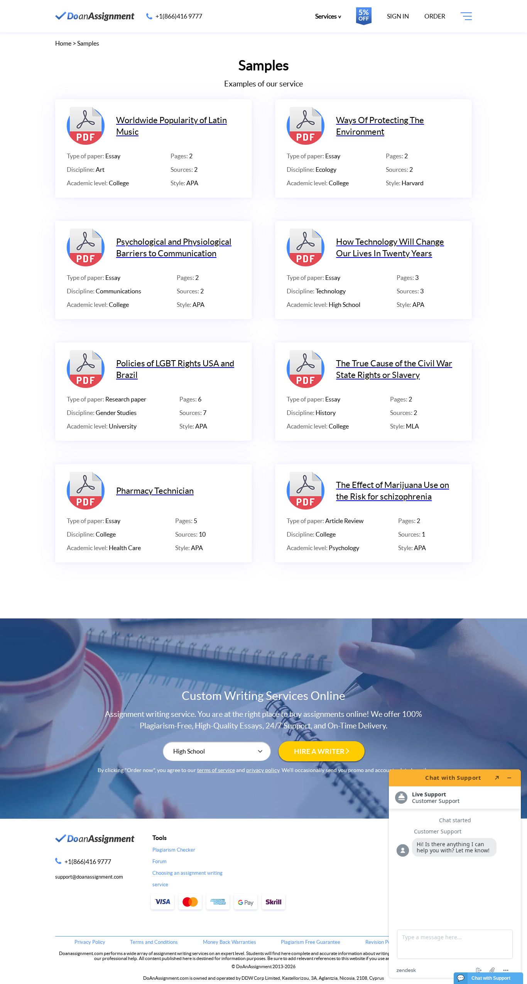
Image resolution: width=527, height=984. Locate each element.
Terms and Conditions (154, 942)
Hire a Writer (320, 751)
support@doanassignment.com (89, 877)
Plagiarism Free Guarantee (310, 942)
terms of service (216, 770)
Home (63, 43)
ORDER (434, 16)
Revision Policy (381, 942)
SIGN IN (398, 16)
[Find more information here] (455, 873)
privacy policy (262, 770)
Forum (159, 861)
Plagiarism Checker (173, 850)
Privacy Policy (89, 942)
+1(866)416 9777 (178, 16)
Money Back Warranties (229, 942)
